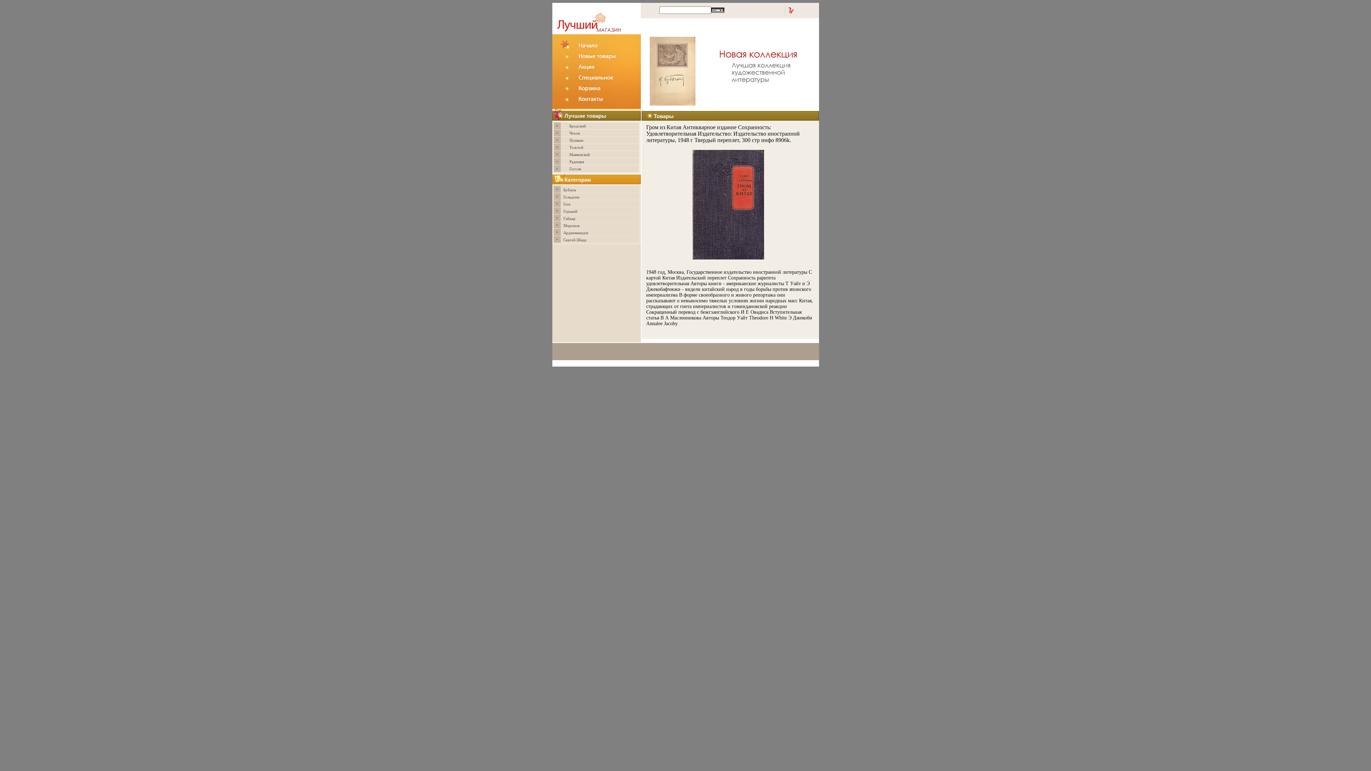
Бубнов (569, 190)
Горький (570, 211)
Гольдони (571, 197)
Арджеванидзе (575, 233)
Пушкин (576, 140)
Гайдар (569, 218)
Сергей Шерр (575, 240)
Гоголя (575, 169)
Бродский (577, 126)
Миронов (571, 225)
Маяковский (579, 154)
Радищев (576, 162)
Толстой (576, 147)
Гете (567, 204)
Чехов (574, 133)
